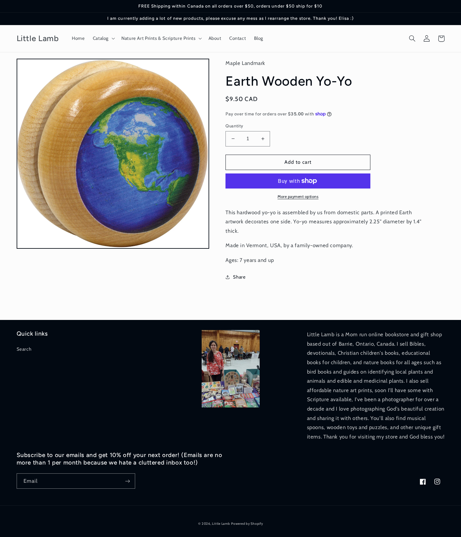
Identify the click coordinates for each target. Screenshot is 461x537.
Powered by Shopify (247, 524)
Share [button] (239, 277)
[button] (103, 38)
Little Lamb (221, 524)
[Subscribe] (127, 481)
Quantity (234, 125)
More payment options (298, 196)
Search (24, 349)
